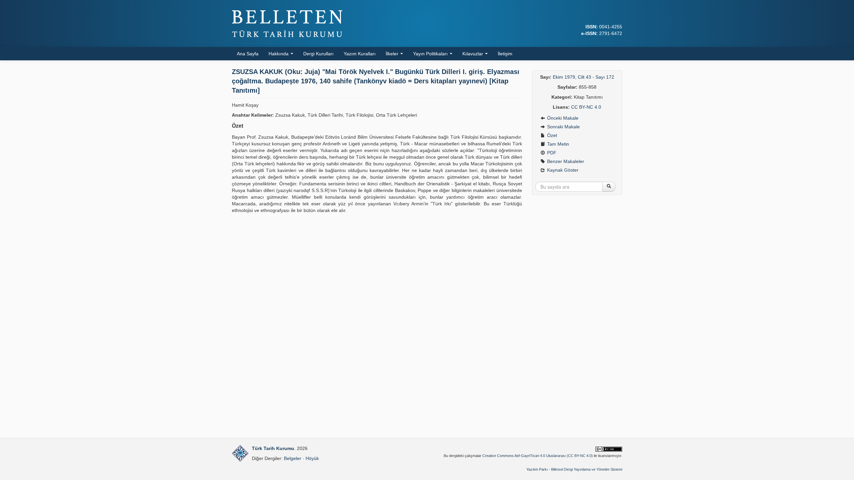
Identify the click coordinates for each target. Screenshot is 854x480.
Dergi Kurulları (318, 53)
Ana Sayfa (248, 53)
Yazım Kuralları (360, 53)
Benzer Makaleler (565, 161)
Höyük (312, 458)
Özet (551, 135)
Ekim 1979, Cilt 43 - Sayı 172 (583, 77)
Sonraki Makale (563, 126)
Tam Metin (557, 144)
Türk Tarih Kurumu (273, 448)
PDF (551, 152)
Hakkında (279, 53)
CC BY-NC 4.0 (586, 107)
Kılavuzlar (473, 53)
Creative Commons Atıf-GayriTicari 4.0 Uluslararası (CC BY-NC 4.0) (537, 456)
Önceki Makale (562, 118)
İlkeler (393, 53)
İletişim (505, 53)
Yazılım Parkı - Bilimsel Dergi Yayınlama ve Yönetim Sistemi (574, 469)
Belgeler (292, 458)
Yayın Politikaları (431, 53)
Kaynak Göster (562, 170)
